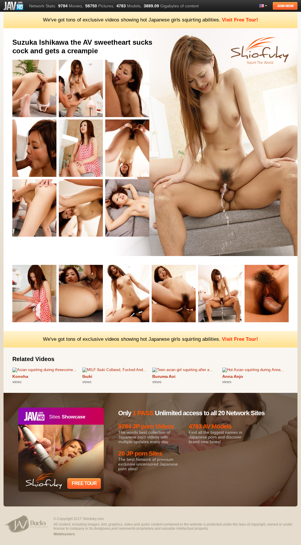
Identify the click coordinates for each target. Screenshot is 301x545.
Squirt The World (260, 63)
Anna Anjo (232, 376)
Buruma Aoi (163, 376)
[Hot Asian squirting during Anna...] (253, 370)
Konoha (20, 376)
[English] (263, 5)
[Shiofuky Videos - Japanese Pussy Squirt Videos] (13, 6)
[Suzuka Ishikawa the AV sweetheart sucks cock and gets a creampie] (35, 118)
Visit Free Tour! (240, 20)
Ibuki (87, 376)
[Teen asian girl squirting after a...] (182, 370)
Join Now (285, 6)
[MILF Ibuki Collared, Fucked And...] (114, 370)
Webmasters (64, 534)
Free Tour (84, 483)
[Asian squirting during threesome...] (44, 370)
